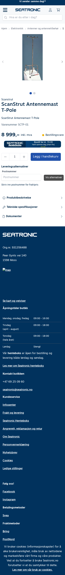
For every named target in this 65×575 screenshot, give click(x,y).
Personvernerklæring (16, 445)
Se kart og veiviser (14, 301)
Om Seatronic (11, 437)
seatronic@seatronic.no (17, 390)
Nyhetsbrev (10, 452)
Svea (6, 515)
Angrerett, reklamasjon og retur (22, 429)
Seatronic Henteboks (16, 421)
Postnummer (9, 171)
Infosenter (9, 405)
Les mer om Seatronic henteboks (23, 366)
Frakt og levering (13, 413)
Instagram (9, 499)
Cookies (8, 460)
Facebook (9, 492)
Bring (6, 531)
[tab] (31, 93)
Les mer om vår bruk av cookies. (32, 570)
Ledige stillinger (13, 468)
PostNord (9, 539)
